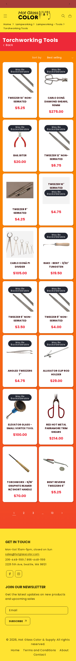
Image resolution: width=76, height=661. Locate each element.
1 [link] (14, 513)
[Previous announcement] (6, 4)
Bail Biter (20, 155)
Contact (40, 655)
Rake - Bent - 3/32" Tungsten (56, 265)
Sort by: (37, 57)
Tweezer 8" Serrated (20, 211)
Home (7, 24)
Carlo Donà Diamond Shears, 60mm (56, 101)
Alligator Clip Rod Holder (56, 372)
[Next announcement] (69, 4)
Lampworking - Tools (49, 24)
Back (9, 45)
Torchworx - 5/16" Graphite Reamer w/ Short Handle (20, 485)
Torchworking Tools (16, 28)
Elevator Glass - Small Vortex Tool (20, 426)
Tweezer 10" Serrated (56, 186)
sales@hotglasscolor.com (22, 554)
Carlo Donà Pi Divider (20, 265)
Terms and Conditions (39, 650)
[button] (5, 16)
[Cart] (69, 16)
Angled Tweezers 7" (20, 372)
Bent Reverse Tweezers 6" (56, 484)
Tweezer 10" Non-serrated (20, 99)
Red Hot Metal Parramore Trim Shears (56, 428)
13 (52, 513)
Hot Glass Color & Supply (37, 640)
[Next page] (62, 513)
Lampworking (24, 24)
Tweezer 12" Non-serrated (56, 157)
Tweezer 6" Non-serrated (19, 318)
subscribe (16, 621)
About (64, 650)
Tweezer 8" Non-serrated (56, 318)
